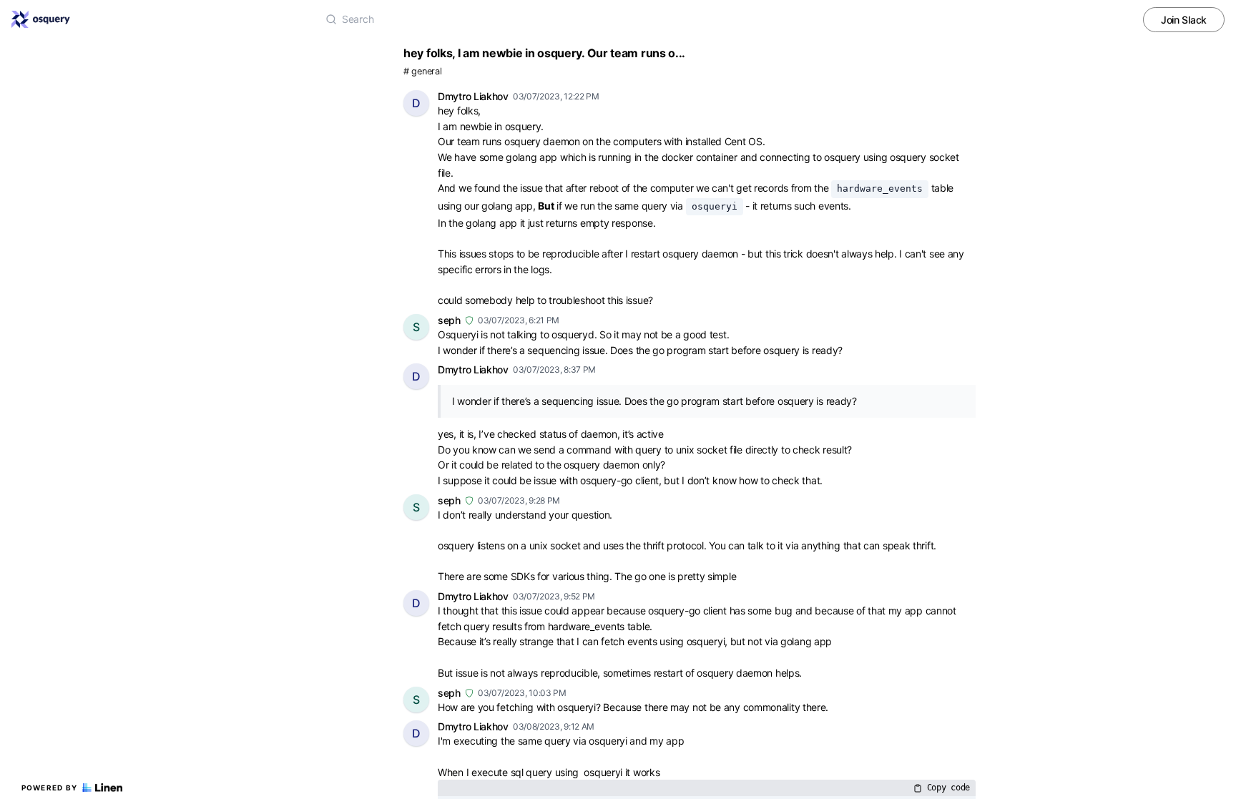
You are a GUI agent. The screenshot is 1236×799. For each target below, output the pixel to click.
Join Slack (1184, 20)
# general (422, 71)
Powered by (49, 787)
